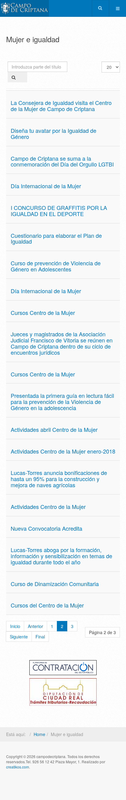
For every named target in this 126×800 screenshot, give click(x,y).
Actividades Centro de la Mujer (48, 506)
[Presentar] (14, 77)
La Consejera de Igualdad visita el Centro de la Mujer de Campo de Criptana (61, 106)
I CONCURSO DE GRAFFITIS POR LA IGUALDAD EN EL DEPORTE (59, 211)
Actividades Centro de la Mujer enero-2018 (63, 451)
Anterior (35, 626)
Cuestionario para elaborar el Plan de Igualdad (56, 238)
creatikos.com (17, 766)
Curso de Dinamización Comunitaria (55, 584)
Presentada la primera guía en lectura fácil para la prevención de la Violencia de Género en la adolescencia (62, 401)
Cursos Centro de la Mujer (43, 312)
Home (39, 734)
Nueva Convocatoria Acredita (46, 528)
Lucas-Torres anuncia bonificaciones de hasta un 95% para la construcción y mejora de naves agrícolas (59, 479)
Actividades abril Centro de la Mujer (54, 429)
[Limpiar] (23, 77)
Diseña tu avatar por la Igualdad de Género (53, 133)
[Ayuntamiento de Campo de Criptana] (24, 8)
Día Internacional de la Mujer (46, 186)
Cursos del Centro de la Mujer (47, 605)
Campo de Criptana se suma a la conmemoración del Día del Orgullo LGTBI (62, 161)
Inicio (15, 626)
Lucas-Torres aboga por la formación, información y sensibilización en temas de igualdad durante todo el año (61, 556)
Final (40, 637)
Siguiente (19, 637)
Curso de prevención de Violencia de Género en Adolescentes (56, 266)
